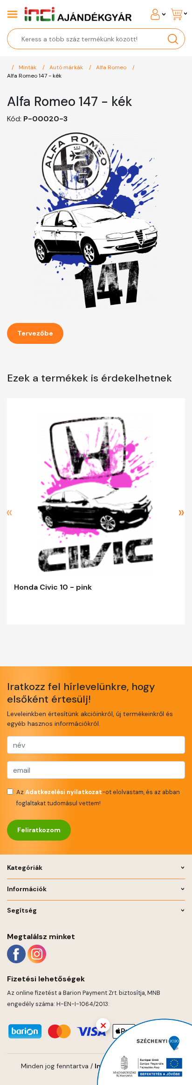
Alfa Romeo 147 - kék (34, 75)
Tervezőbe (35, 333)
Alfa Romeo (112, 67)
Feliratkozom (39, 830)
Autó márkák (66, 67)
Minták (28, 67)
